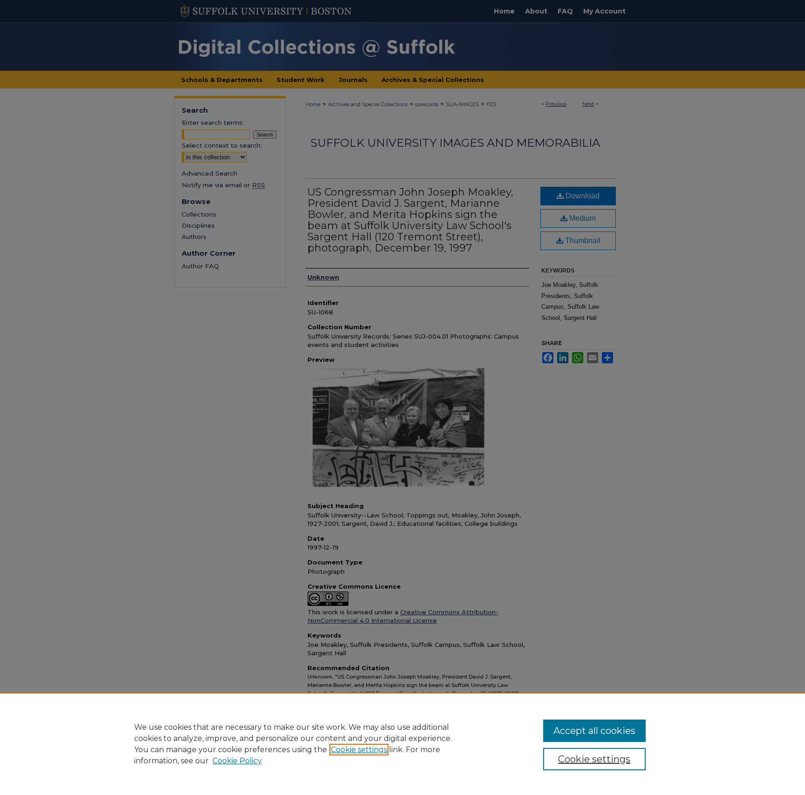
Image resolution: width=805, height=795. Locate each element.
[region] (402, 744)
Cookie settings (359, 749)
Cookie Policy (237, 760)
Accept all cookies (594, 730)
